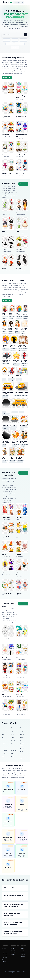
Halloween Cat (6, 573)
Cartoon (18, 212)
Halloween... (13, 348)
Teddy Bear (13, 740)
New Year (4, 713)
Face (3, 747)
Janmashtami (5, 154)
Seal (3, 740)
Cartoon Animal (6, 517)
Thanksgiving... (24, 427)
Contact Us (24, 956)
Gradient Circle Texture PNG (5, 425)
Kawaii (17, 231)
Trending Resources (4, 949)
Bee (12, 743)
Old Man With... (4, 349)
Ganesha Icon (10, 334)
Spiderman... (24, 363)
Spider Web (23, 40)
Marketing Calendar (4, 960)
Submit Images (13, 953)
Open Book (13, 750)
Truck (3, 756)
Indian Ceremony (22, 350)
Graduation (5, 676)
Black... (4, 412)
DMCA (22, 950)
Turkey (22, 428)
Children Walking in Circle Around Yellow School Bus (21, 377)
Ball (3, 727)
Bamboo (13, 727)
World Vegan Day (16, 332)
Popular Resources (4, 952)
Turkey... (14, 446)
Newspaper (4, 750)
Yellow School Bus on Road (21, 392)
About (22, 948)
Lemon (12, 734)
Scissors (22, 754)
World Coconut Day (21, 154)
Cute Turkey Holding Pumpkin (15, 442)
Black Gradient (4, 428)
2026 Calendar (6, 639)
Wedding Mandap (23, 348)
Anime (3, 231)
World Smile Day (6, 116)
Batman (22, 727)
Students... (19, 378)
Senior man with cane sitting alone (5, 347)
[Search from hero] (25, 34)
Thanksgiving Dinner (7, 536)
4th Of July (19, 593)
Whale (12, 756)
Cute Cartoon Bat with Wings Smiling (6, 361)
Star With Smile (15, 364)
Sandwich (4, 753)
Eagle (12, 731)
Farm (12, 747)
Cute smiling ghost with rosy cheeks (24, 330)
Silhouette (18, 268)
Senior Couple (18, 319)
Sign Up (13, 950)
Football (22, 748)
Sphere (4, 446)
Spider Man (24, 365)
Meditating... (25, 318)
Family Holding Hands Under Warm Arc (12, 315)
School (12, 753)
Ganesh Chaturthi (6, 173)
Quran (12, 737)
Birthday (18, 639)
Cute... (4, 331)
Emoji (21, 731)
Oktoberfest (5, 134)
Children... (19, 380)
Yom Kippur (5, 96)
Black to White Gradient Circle (5, 409)
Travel (17, 713)
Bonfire (4, 554)
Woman (22, 758)
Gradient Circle (6, 413)
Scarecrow (6, 40)
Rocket (22, 737)
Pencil (21, 751)
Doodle (4, 268)
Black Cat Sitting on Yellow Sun (12, 347)
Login (12, 948)
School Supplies (19, 43)
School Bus (5, 397)
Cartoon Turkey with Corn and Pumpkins (24, 425)
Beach (3, 743)
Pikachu (18, 536)
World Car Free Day (21, 116)
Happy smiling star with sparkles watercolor (16, 362)
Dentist (3, 731)
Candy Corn (9, 43)
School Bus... (5, 395)
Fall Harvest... (20, 462)
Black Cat (15, 40)
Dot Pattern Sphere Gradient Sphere (6, 442)
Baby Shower (19, 694)
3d (2, 212)
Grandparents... (5, 316)
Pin (2, 737)
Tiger (21, 740)
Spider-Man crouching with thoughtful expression (11, 377)
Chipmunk (18, 554)
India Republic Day (7, 593)
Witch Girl (4, 334)
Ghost (23, 333)
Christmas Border (22, 744)
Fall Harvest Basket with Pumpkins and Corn (19, 459)
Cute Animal (19, 517)
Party (17, 657)
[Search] (22, 2)
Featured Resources (4, 956)
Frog (3, 734)
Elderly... (4, 318)
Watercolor (19, 249)
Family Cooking (11, 462)
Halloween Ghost (5, 381)
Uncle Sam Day (20, 173)
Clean (7, 2)
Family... (11, 318)
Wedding (4, 657)
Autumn (4, 694)
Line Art (4, 249)
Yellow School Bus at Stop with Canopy (14, 425)
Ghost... (4, 378)
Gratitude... (25, 316)
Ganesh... (10, 331)
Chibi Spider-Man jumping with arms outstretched (24, 362)
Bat (8, 363)
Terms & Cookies (23, 953)
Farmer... (4, 462)
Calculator (14, 47)
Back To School (20, 676)
